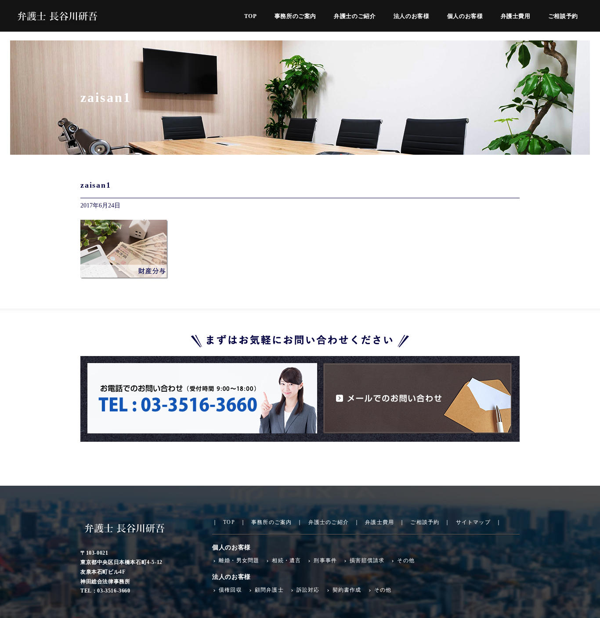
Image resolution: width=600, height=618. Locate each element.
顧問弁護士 (269, 590)
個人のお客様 (465, 16)
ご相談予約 (563, 16)
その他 (406, 560)
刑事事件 (325, 560)
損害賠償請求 (367, 560)
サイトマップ (473, 522)
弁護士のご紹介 (355, 16)
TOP (250, 16)
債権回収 (230, 590)
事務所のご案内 (296, 16)
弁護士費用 (516, 16)
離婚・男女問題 (239, 560)
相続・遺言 (286, 560)
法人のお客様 (412, 16)
